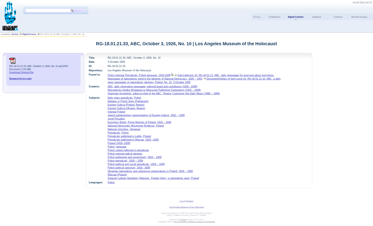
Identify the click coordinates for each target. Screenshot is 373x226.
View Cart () (366, 2)
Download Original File (21, 72)
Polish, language (117, 146)
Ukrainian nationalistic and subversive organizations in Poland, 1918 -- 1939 (150, 171)
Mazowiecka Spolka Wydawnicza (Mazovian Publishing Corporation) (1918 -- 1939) (154, 90)
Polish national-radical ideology (125, 153)
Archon (14, 34)
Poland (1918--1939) (119, 143)
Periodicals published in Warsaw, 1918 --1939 (133, 139)
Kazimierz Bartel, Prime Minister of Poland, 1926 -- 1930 (139, 122)
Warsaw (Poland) (117, 174)
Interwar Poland (116, 111)
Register (189, 201)
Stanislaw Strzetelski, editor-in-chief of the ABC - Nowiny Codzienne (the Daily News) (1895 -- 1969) (164, 93)
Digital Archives (29, 34)
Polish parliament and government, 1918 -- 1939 (134, 157)
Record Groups (359, 17)
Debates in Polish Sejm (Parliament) (128, 101)
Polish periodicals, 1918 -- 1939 (125, 160)
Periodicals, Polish (118, 132)
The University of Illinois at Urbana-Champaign (194, 222)
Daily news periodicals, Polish (124, 97)
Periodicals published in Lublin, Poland (129, 136)
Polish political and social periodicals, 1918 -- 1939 (136, 164)
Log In (355, 2)
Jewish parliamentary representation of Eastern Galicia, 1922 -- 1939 (146, 115)
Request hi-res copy (20, 78)
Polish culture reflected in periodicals (128, 150)
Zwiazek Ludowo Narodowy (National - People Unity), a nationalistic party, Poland (153, 178)
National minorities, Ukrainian (124, 129)
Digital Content (295, 17)
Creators (338, 17)
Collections (274, 17)
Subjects (316, 17)
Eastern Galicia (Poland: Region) (126, 104)
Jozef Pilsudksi (116, 118)
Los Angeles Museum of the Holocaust (186, 207)
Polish (111, 182)
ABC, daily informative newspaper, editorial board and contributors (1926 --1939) (152, 86)
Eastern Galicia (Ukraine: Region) (126, 108)
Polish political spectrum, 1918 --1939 (129, 167)
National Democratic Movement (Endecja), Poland (136, 125)
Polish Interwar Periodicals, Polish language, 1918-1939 (139, 75)
